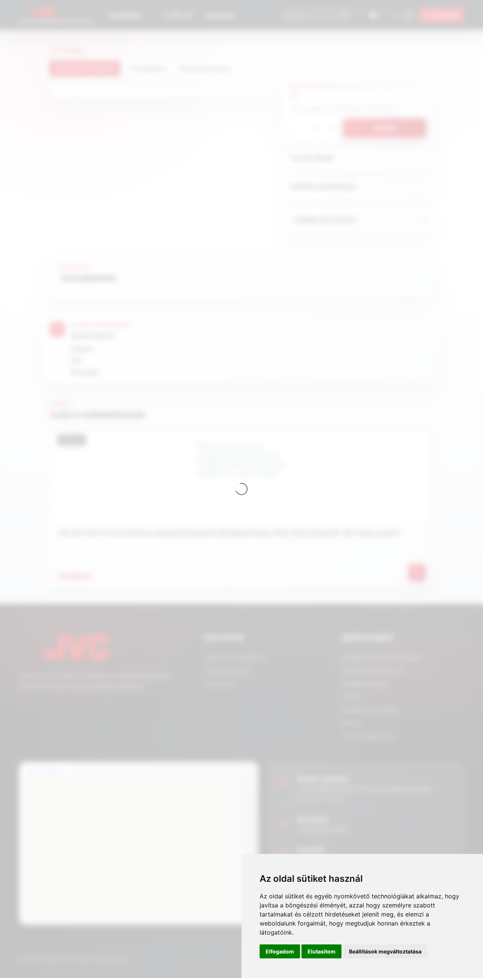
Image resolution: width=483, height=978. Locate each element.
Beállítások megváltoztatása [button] (385, 951)
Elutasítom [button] (321, 951)
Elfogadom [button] (280, 951)
